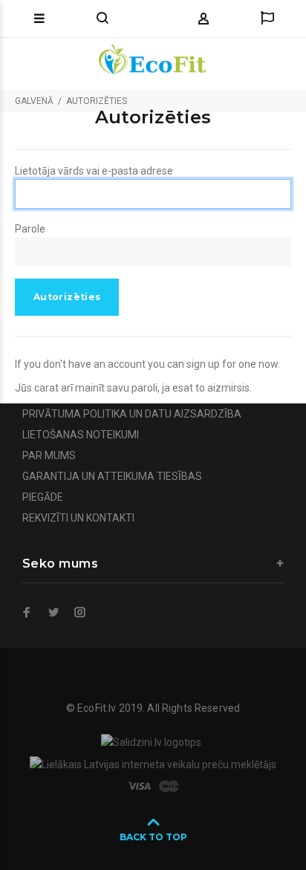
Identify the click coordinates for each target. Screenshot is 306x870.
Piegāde (42, 497)
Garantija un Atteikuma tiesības (112, 476)
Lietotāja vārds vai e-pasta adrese (94, 171)
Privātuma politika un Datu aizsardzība (131, 414)
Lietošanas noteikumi (80, 435)
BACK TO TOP (153, 837)
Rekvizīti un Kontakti (78, 518)
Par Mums (49, 455)
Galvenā (34, 101)
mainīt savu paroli (116, 388)
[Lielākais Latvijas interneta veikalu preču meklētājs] (153, 763)
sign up (203, 364)
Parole (30, 229)
